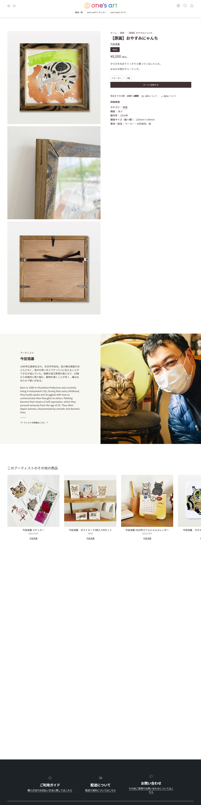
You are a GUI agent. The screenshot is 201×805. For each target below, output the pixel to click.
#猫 (128, 78)
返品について (170, 95)
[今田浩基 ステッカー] (33, 501)
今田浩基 (115, 44)
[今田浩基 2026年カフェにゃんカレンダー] (147, 501)
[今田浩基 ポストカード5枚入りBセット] (90, 501)
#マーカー (117, 78)
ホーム (113, 32)
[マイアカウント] (178, 5)
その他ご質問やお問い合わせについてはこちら (151, 790)
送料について (151, 96)
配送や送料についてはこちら (100, 790)
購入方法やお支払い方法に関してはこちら (50, 790)
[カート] (191, 5)
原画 (122, 32)
